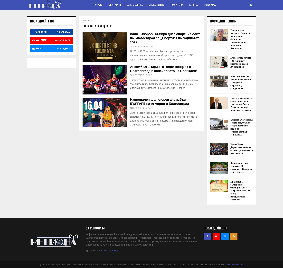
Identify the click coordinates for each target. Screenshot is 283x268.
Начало (98, 5)
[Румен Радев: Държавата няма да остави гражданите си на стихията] (219, 149)
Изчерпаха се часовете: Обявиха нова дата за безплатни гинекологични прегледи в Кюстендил (240, 39)
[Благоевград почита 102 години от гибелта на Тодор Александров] (219, 62)
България (114, 5)
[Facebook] (207, 236)
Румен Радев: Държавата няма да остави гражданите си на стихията (241, 149)
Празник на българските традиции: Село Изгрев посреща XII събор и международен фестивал (240, 191)
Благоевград (135, 5)
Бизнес (193, 5)
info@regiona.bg (109, 250)
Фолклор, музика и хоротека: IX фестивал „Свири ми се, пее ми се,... (241, 167)
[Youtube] (216, 236)
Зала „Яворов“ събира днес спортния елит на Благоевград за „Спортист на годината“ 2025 (165, 38)
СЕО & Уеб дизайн (234, 265)
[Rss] (233, 236)
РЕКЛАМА (210, 5)
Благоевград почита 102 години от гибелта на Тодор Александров (240, 62)
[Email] (225, 236)
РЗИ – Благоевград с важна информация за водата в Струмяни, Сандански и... (241, 82)
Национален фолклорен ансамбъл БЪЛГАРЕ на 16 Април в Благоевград (159, 102)
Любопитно (157, 5)
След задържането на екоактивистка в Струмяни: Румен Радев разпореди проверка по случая (241, 104)
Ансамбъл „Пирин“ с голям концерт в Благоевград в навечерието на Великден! (163, 69)
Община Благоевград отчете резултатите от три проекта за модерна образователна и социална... (241, 127)
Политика (176, 5)
